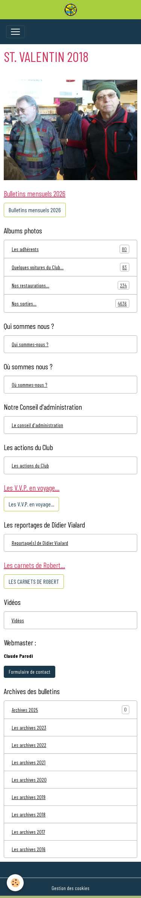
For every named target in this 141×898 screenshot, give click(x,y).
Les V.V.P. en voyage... (31, 504)
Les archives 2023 (29, 727)
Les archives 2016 (28, 849)
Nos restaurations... (69, 285)
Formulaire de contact (29, 671)
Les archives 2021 (28, 762)
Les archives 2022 (29, 745)
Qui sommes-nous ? (30, 344)
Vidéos (18, 620)
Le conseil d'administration (37, 425)
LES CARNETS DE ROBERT (34, 581)
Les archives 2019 (28, 797)
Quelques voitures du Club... (69, 267)
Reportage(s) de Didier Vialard (40, 543)
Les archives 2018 (28, 814)
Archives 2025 (25, 710)
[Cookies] (15, 882)
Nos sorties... (69, 303)
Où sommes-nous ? (29, 384)
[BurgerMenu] (15, 31)
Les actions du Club (30, 465)
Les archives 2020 (29, 779)
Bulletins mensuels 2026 (35, 209)
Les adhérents (69, 249)
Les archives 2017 (28, 832)
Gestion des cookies (70, 888)
